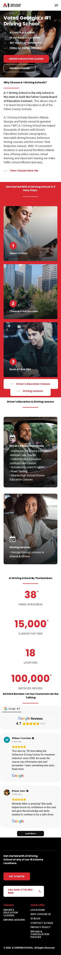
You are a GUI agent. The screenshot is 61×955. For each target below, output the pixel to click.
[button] (56, 5)
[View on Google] (7, 740)
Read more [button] (18, 769)
